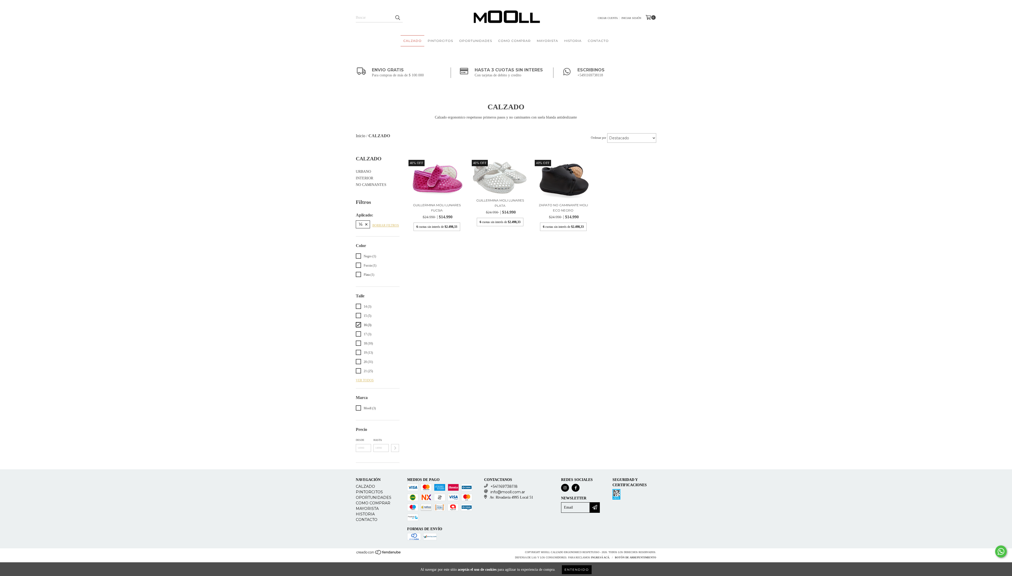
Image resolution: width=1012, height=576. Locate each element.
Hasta (377, 440)
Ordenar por (598, 138)
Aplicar (395, 448)
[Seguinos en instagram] (565, 488)
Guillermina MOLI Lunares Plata (500, 203)
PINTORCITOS (440, 41)
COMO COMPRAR (514, 41)
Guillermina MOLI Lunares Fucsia (437, 207)
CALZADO (412, 41)
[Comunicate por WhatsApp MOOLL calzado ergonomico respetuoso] (1001, 551)
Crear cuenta (608, 18)
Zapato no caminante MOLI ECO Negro (563, 207)
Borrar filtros (385, 225)
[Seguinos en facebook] (576, 488)
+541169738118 (504, 486)
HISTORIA (573, 41)
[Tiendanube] (379, 553)
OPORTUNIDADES (475, 41)
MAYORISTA (547, 41)
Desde (360, 440)
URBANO (363, 172)
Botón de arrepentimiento (635, 557)
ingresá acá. (600, 557)
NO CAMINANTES (371, 185)
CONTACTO (598, 41)
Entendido (577, 570)
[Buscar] (397, 17)
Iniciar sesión (631, 18)
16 (360, 224)
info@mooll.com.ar (507, 492)
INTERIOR (364, 178)
